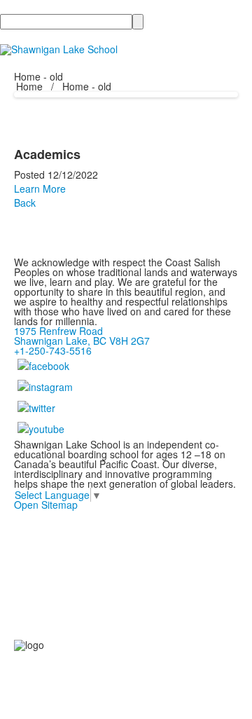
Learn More (40, 189)
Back (25, 203)
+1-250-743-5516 (53, 350)
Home (31, 86)
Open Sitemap (46, 505)
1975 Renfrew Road (58, 331)
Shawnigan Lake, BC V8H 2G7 (82, 341)
